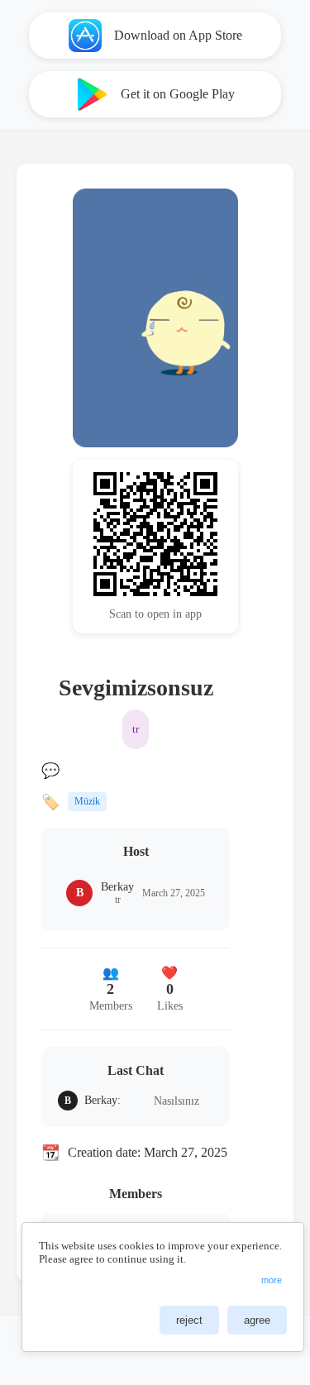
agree (257, 1320)
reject (189, 1320)
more (271, 1280)
